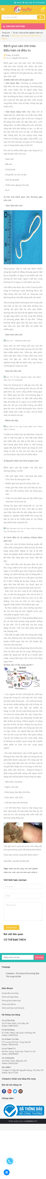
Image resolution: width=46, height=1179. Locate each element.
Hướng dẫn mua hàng (10, 993)
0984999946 (13, 1054)
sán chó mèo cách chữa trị (27, 872)
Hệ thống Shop (40, 2)
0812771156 (13, 1073)
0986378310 (13, 1026)
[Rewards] (7, 1172)
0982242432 (13, 1045)
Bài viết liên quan (13, 934)
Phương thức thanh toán (11, 1001)
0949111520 (13, 1035)
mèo (14, 872)
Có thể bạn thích (15, 939)
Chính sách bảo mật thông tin (13, 1008)
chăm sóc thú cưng (16, 869)
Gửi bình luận (11, 927)
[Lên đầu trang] (33, 1174)
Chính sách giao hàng (10, 997)
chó (26, 869)
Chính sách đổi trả (9, 1004)
